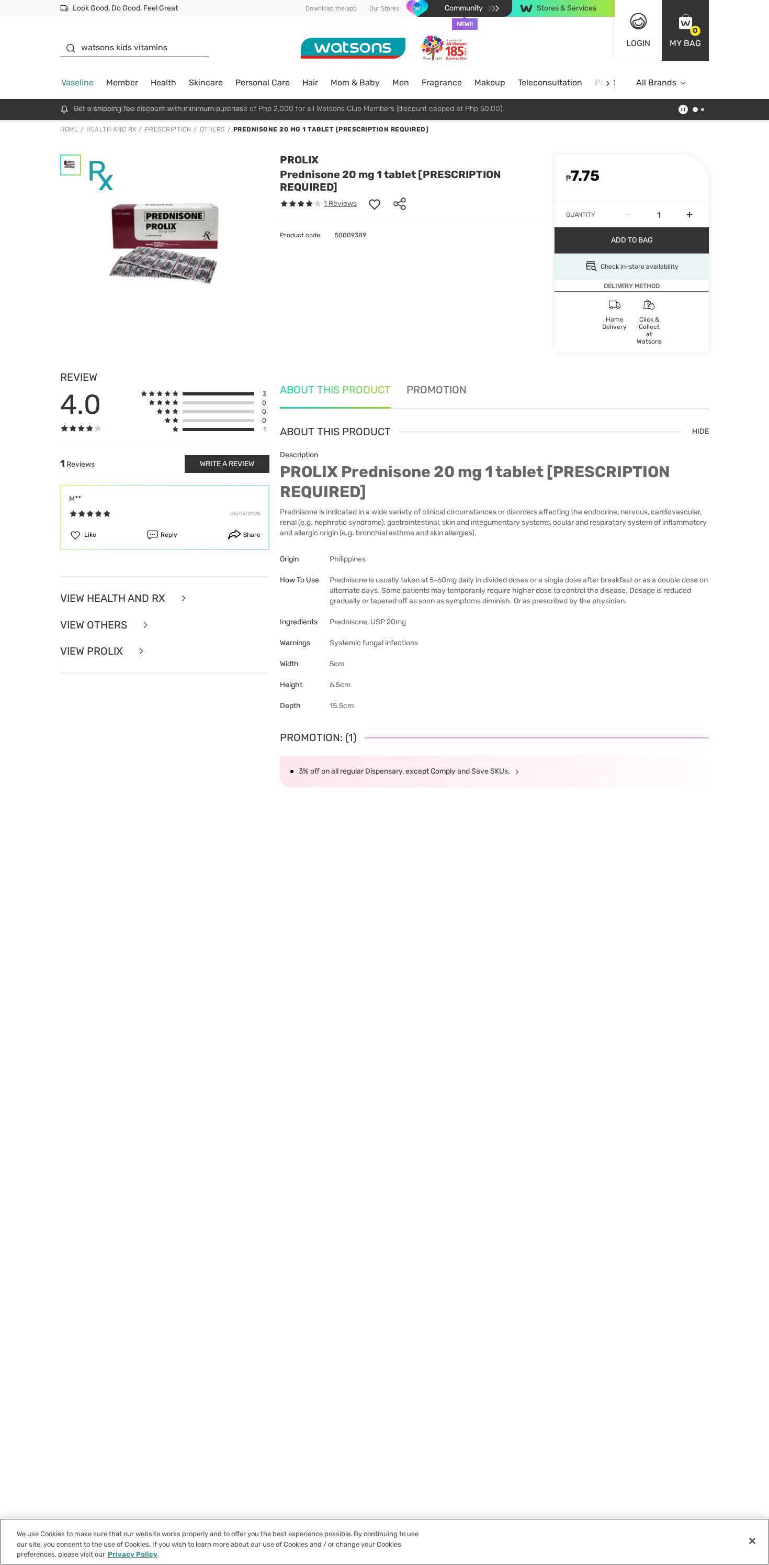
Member (122, 82)
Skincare (206, 82)
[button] (685, 30)
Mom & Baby (355, 82)
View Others (95, 625)
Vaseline (77, 82)
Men (400, 82)
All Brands (656, 82)
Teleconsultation (550, 82)
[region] (384, 1541)
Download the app (331, 8)
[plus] (689, 215)
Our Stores (384, 8)
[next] (607, 83)
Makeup (489, 82)
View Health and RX (114, 598)
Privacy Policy (132, 1554)
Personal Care (262, 82)
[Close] (752, 1540)
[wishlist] (374, 204)
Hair (310, 82)
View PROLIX (93, 651)
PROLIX (299, 159)
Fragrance (442, 82)
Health (163, 82)
